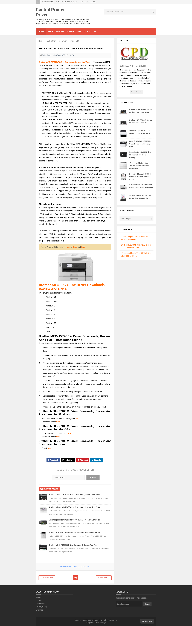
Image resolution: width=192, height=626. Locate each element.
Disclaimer (40, 604)
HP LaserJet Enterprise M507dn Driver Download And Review (139, 165)
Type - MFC (61, 55)
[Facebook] (132, 92)
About (38, 597)
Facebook (54, 460)
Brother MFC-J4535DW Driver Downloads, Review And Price (74, 507)
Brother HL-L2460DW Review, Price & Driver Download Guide (77, 2)
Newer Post (48, 578)
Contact (39, 600)
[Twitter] (136, 92)
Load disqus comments (76, 566)
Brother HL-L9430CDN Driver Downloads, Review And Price (74, 532)
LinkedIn (97, 460)
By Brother (46, 55)
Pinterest (84, 460)
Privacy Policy (41, 607)
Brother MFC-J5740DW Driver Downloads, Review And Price (65, 62)
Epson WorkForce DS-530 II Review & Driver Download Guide (140, 176)
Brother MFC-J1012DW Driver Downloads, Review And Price (74, 495)
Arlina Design (101, 623)
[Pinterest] (141, 92)
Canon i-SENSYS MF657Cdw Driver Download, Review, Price (140, 144)
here (68, 247)
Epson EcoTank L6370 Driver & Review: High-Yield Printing (140, 155)
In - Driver (53, 55)
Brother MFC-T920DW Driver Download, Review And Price (73, 545)
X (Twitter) (69, 460)
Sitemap (39, 610)
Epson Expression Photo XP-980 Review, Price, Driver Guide (74, 520)
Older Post (102, 578)
